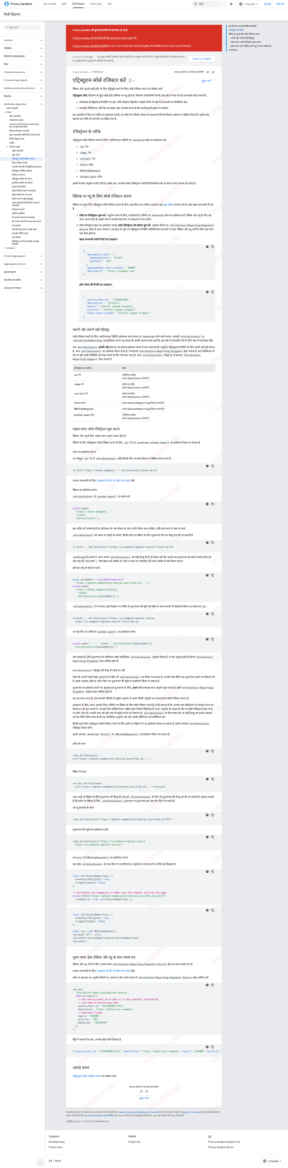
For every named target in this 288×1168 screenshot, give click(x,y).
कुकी (64, 3)
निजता (58, 1161)
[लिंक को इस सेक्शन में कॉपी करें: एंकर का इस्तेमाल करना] (99, 452)
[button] (20, 40)
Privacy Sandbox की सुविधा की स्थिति (90, 46)
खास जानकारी (49, 3)
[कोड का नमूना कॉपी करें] (212, 246)
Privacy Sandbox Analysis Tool (224, 1142)
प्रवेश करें (280, 4)
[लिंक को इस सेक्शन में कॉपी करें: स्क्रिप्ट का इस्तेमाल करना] (100, 490)
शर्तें (50, 1161)
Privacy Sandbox (80, 72)
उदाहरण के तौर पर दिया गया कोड (113, 480)
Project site (134, 1142)
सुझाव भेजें (206, 80)
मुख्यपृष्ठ (267, 3)
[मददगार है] (207, 72)
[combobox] (209, 4)
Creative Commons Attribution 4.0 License (138, 1112)
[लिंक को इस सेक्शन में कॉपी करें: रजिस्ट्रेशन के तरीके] (104, 132)
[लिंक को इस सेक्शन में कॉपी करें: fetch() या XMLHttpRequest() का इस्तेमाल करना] (131, 858)
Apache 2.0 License (191, 1112)
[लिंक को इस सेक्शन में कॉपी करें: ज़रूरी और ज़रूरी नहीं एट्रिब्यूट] (113, 330)
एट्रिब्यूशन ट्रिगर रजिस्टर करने (87, 1076)
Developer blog (56, 1142)
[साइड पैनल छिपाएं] (40, 1162)
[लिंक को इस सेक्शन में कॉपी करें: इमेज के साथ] (89, 744)
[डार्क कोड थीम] (207, 246)
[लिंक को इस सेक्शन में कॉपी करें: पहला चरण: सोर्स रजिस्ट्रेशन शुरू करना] (123, 429)
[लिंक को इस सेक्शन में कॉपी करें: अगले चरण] (92, 1068)
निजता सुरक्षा (96, 3)
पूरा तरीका (169, 204)
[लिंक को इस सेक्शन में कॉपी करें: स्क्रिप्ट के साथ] (89, 772)
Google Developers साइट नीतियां (99, 1115)
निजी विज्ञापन (78, 3)
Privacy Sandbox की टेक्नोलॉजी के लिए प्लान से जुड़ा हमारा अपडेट (103, 38)
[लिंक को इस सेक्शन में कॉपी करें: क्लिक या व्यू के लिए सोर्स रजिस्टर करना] (135, 197)
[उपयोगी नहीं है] (212, 72)
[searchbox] (22, 27)
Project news (55, 1147)
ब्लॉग (110, 3)
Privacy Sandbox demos (221, 1147)
